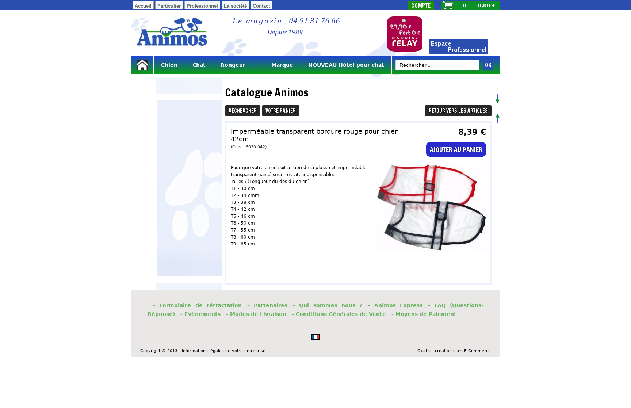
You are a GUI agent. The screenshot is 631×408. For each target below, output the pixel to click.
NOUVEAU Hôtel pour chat (346, 65)
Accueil (143, 6)
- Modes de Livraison (256, 314)
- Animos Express (395, 305)
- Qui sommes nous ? (328, 305)
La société (235, 6)
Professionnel (202, 6)
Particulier (169, 6)
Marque (276, 65)
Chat (199, 65)
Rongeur (233, 65)
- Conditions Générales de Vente (339, 314)
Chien (169, 65)
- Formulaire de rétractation (197, 305)
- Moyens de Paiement (423, 314)
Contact (261, 6)
